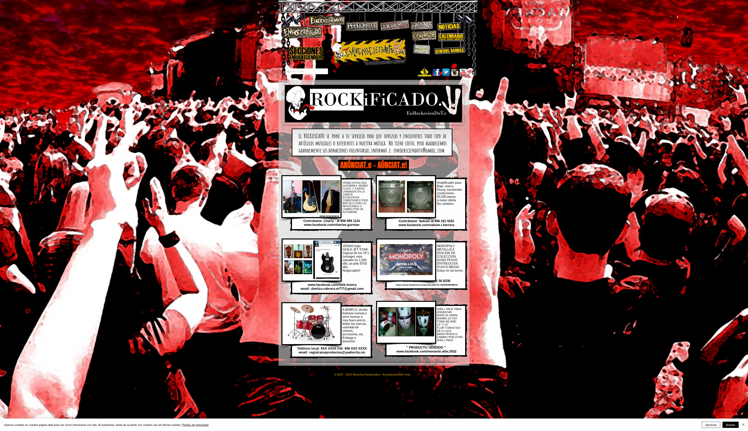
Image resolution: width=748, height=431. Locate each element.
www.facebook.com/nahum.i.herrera (426, 225)
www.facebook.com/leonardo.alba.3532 (426, 351)
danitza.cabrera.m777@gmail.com (337, 289)
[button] (311, 196)
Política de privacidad (195, 425)
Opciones (711, 425)
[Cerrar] (743, 425)
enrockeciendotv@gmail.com (419, 150)
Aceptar (730, 425)
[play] (332, 213)
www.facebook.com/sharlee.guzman (331, 225)
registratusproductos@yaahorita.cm (337, 352)
